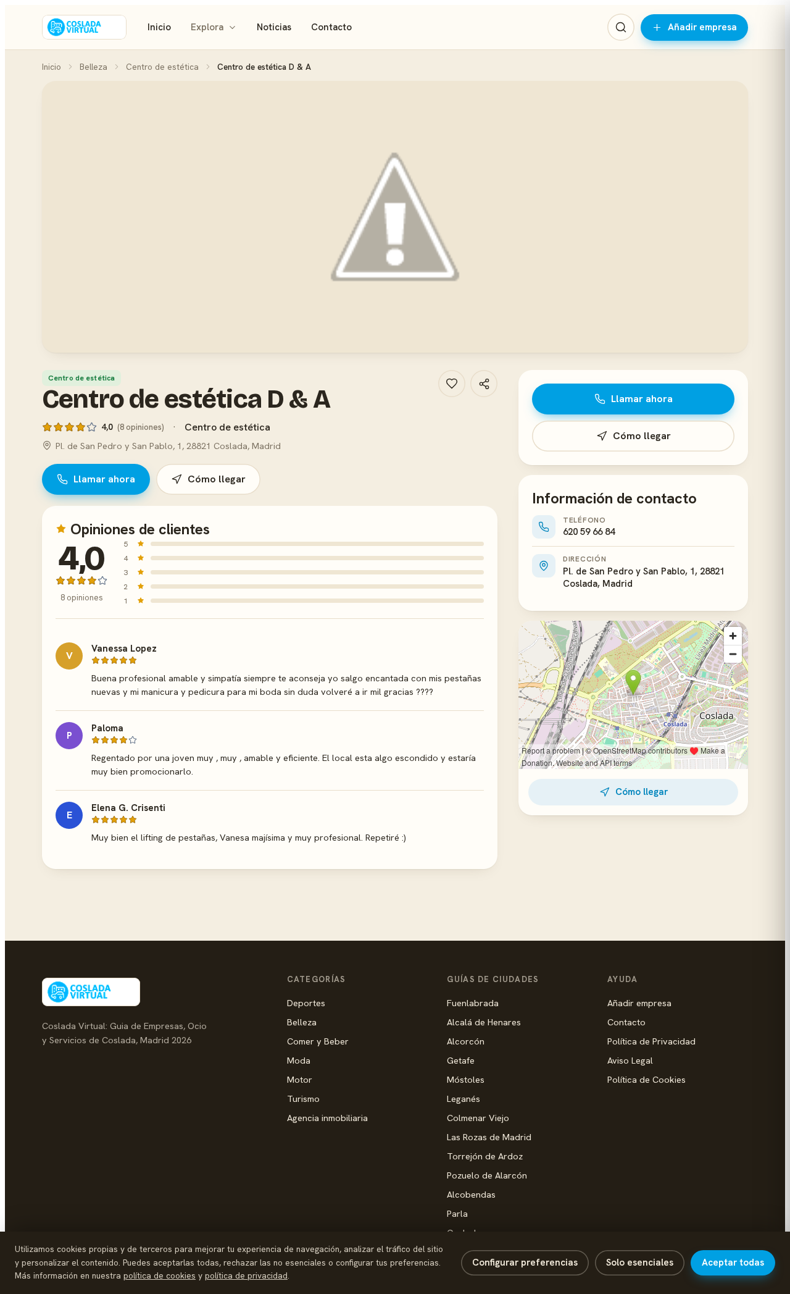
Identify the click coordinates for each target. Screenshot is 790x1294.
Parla (457, 1213)
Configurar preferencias (525, 1262)
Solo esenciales (639, 1262)
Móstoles (465, 1079)
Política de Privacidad (651, 1041)
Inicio (159, 27)
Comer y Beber (318, 1041)
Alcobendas (471, 1194)
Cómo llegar (217, 479)
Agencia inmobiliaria (327, 1118)
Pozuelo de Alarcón (487, 1175)
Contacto (331, 27)
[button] (395, 217)
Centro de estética (162, 66)
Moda (298, 1060)
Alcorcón (465, 1041)
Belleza (93, 66)
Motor (299, 1079)
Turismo (303, 1098)
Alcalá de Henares (484, 1022)
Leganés (463, 1098)
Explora (207, 27)
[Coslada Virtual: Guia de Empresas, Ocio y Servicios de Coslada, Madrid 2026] (84, 27)
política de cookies (159, 1275)
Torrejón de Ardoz (485, 1156)
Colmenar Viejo (478, 1118)
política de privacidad (246, 1275)
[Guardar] (451, 383)
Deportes (306, 1003)
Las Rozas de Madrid (489, 1137)
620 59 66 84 (589, 532)
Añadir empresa (702, 27)
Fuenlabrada (473, 1003)
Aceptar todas (733, 1262)
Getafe (461, 1060)
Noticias (274, 27)
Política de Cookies (646, 1079)
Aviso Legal (630, 1060)
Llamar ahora (104, 479)
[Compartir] (483, 383)
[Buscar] (620, 27)
